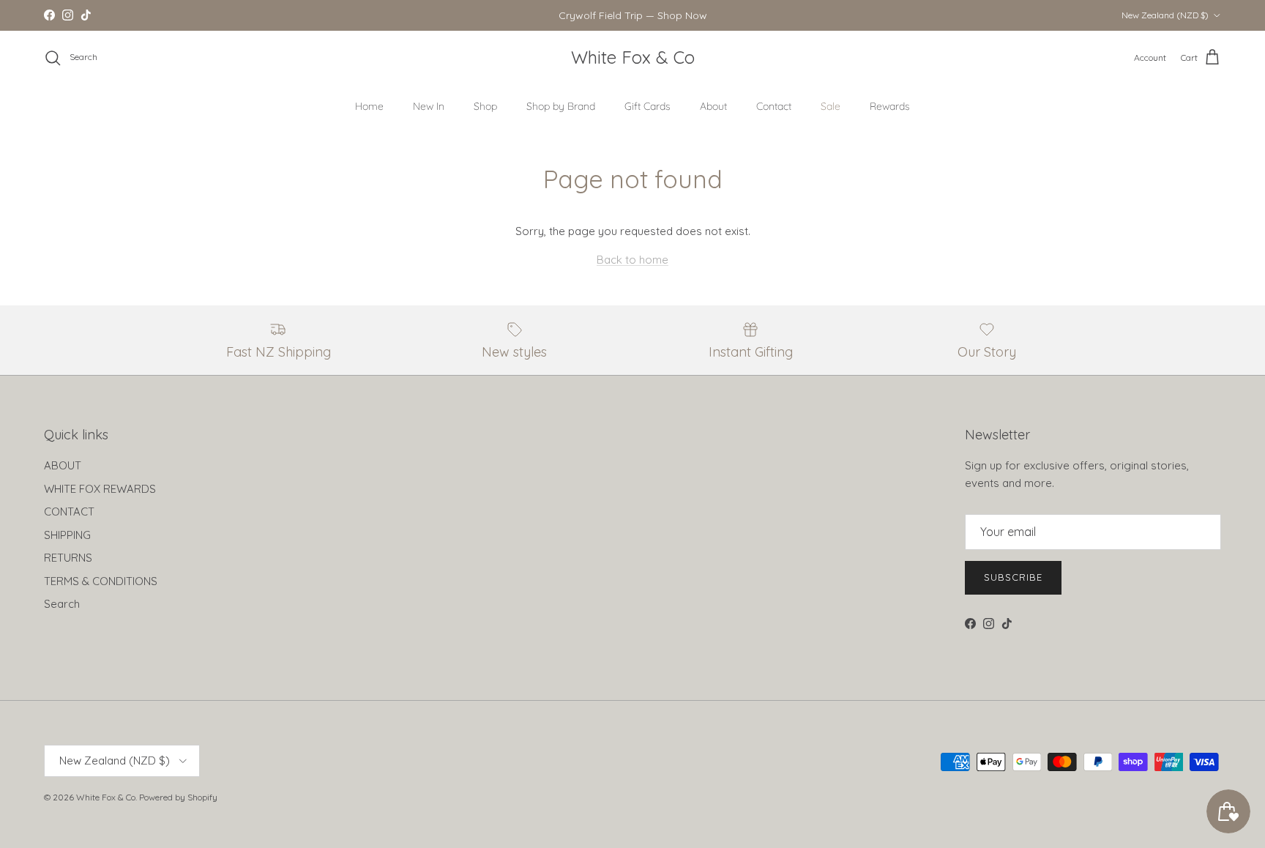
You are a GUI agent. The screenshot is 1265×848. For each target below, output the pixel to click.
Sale (830, 106)
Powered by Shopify (178, 797)
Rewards (890, 106)
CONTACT (69, 511)
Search (62, 604)
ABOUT (62, 465)
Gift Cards (647, 106)
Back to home (632, 260)
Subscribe (1013, 577)
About (713, 106)
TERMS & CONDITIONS (100, 581)
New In (428, 106)
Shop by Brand (560, 106)
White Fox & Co (105, 797)
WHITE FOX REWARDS (100, 489)
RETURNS (68, 558)
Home (369, 106)
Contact (773, 106)
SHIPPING (67, 535)
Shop (485, 106)
